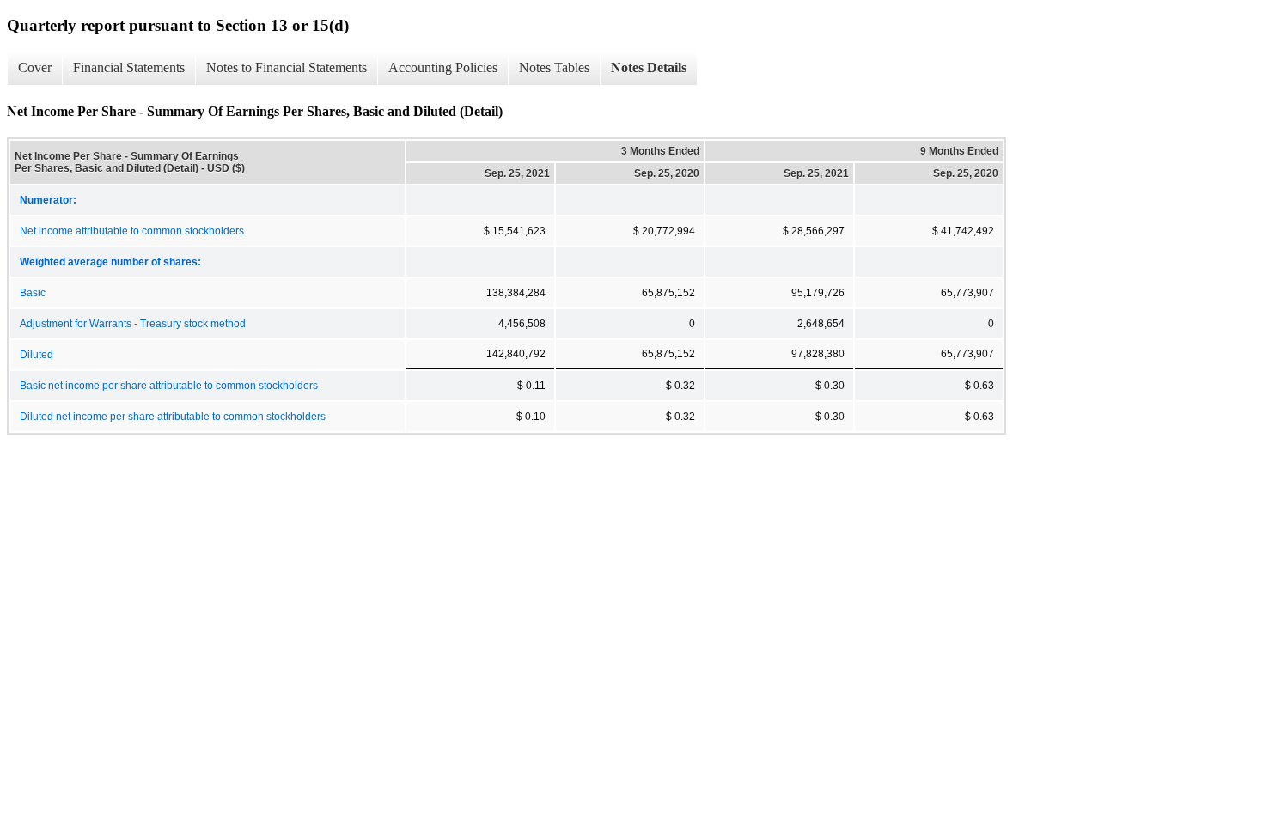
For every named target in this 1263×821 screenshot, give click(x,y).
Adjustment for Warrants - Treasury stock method (133, 324)
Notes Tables (554, 67)
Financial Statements (129, 67)
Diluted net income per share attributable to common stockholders (173, 416)
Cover (35, 67)
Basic (33, 293)
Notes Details (648, 67)
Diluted (36, 355)
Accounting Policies (442, 67)
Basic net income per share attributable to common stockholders (169, 385)
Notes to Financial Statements (286, 67)
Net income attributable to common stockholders (132, 231)
